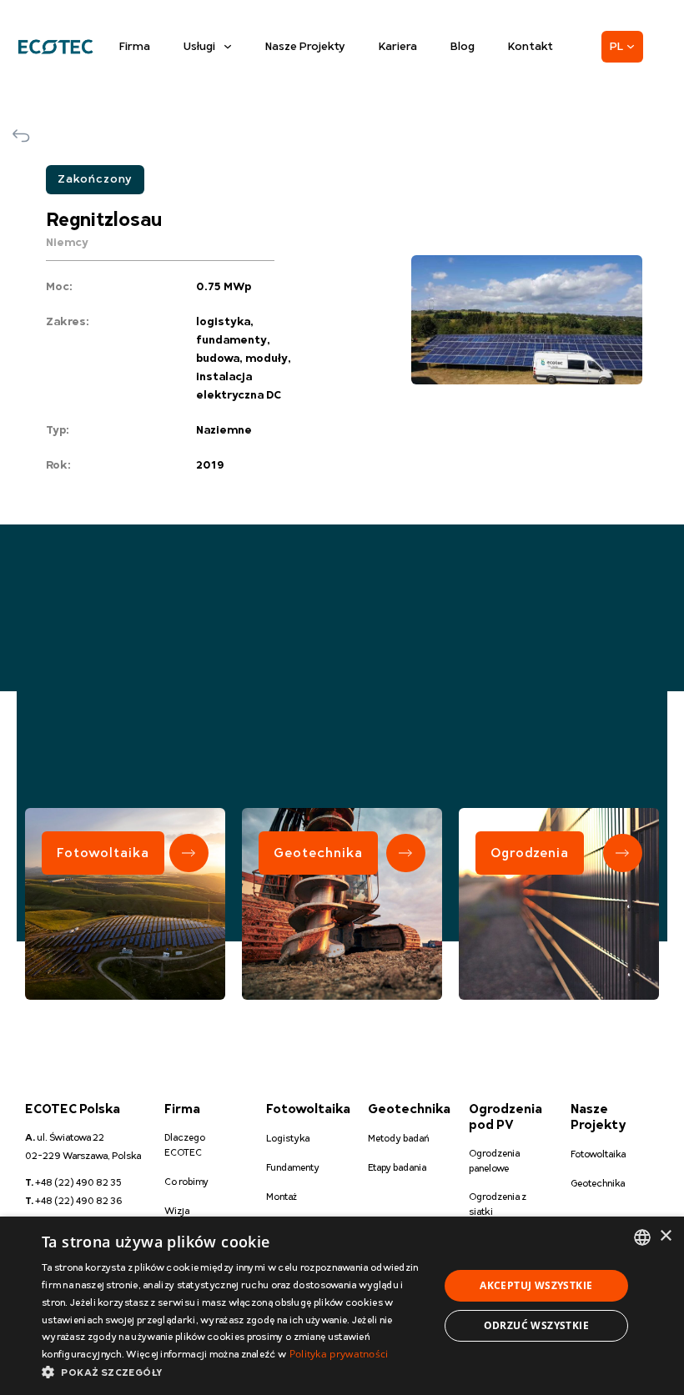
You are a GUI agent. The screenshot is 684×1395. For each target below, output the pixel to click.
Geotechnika (318, 853)
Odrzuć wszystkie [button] (536, 1325)
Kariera (398, 46)
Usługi (199, 46)
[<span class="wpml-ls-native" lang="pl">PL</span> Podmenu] (630, 46)
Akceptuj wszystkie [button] (536, 1285)
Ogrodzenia (529, 853)
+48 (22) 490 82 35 (73, 1183)
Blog (462, 46)
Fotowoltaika (103, 853)
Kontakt (530, 46)
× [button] (665, 1236)
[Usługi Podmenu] (228, 47)
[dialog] (342, 1306)
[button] (234, 1372)
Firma (134, 46)
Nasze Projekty (305, 46)
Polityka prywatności (339, 1354)
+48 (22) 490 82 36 (74, 1201)
